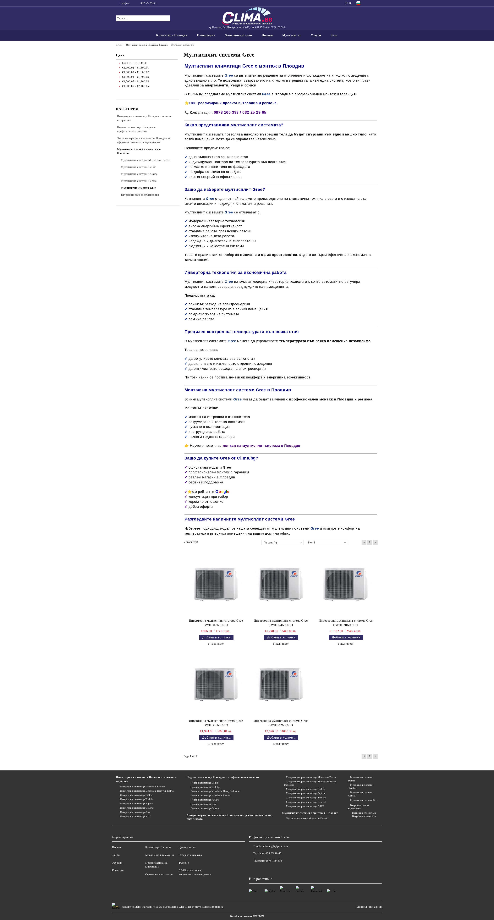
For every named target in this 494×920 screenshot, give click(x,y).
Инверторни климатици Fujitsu (136, 803)
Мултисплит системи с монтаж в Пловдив (310, 813)
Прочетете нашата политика (205, 906)
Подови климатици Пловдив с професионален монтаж (223, 777)
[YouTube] (376, 3)
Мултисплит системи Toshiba (360, 787)
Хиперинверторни (238, 35)
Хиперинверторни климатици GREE (305, 806)
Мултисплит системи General (360, 794)
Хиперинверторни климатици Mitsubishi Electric (311, 777)
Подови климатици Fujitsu (205, 799)
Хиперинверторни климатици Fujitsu (305, 793)
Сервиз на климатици (159, 874)
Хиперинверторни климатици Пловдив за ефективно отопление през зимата (229, 817)
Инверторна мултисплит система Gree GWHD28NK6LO (346, 623)
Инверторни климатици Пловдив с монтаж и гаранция (146, 779)
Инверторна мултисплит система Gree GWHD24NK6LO (281, 623)
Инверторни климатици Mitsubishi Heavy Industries (147, 791)
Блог (334, 35)
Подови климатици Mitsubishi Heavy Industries (215, 791)
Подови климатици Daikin (204, 782)
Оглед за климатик (190, 855)
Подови (267, 35)
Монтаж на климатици (159, 855)
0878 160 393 (274, 860)
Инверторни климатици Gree (135, 812)
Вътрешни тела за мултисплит (358, 807)
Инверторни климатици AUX (135, 816)
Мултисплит (291, 35)
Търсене (184, 862)
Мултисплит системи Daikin (360, 779)
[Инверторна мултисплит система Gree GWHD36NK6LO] (216, 684)
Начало (116, 847)
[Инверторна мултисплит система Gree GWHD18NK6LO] (216, 584)
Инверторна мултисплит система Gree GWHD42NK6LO (281, 723)
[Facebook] (370, 3)
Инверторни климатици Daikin (136, 795)
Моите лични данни (369, 906)
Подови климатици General (205, 808)
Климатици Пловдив (171, 35)
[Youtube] (260, 869)
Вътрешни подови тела (364, 816)
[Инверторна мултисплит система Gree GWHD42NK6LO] (281, 684)
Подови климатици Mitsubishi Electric (211, 795)
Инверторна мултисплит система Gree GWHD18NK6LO (216, 623)
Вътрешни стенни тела (364, 813)
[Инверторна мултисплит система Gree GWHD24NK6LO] (281, 584)
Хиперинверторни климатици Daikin (305, 789)
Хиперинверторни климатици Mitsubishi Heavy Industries (310, 783)
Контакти (118, 870)
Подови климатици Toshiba (205, 787)
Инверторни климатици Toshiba (136, 799)
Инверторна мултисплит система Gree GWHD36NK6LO (216, 723)
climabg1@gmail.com (276, 846)
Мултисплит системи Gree (364, 800)
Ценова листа (187, 847)
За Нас (116, 855)
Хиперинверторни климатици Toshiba (306, 797)
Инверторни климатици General (136, 808)
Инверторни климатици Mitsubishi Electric (142, 786)
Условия (117, 862)
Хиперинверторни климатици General (306, 802)
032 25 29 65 (148, 3)
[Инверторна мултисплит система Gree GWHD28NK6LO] (346, 584)
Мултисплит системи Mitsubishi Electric (307, 818)
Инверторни (206, 35)
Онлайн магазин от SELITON (247, 916)
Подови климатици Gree (203, 804)
